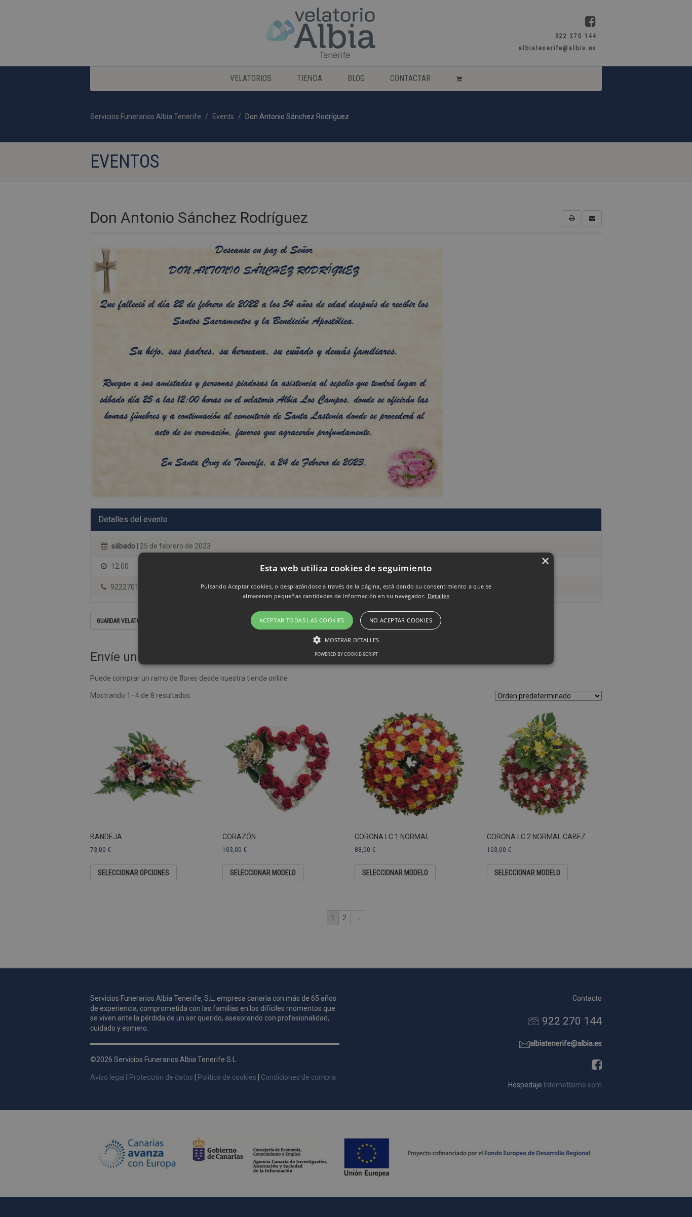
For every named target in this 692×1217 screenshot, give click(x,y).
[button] (346, 609)
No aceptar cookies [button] (400, 620)
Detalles (438, 596)
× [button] (545, 561)
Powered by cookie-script (346, 654)
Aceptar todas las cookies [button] (301, 620)
